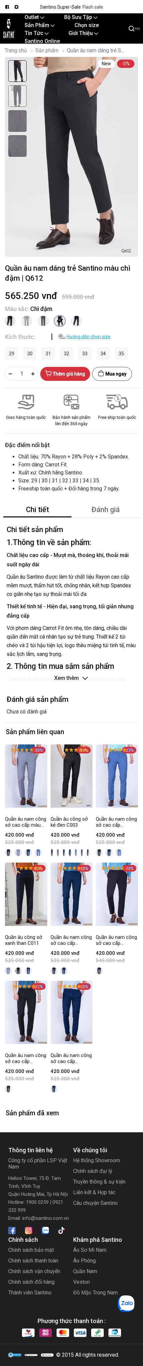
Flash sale (92, 7)
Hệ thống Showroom (96, 1160)
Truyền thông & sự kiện (99, 1182)
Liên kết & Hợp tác (94, 1192)
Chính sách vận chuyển (34, 1271)
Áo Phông (84, 1260)
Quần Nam (85, 1271)
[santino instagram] (16, 7)
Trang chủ (16, 50)
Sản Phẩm (38, 25)
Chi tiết (37, 509)
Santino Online (42, 41)
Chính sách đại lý (92, 1171)
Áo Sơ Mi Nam (89, 1250)
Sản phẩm (47, 50)
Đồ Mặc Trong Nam (95, 1292)
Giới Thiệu (81, 33)
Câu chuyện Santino (95, 1203)
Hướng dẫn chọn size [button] (88, 336)
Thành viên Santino (30, 1292)
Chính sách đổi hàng (31, 1282)
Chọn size (86, 25)
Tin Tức (35, 33)
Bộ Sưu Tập (78, 17)
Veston (81, 1282)
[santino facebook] (7, 7)
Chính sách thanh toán (33, 1260)
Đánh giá (105, 509)
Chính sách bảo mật (31, 1250)
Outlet (32, 17)
